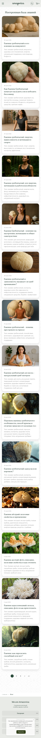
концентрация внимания (27, 477)
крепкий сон (28, 336)
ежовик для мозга (14, 379)
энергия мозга (29, 189)
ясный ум (7, 102)
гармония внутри (10, 246)
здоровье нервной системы (21, 383)
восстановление (17, 52)
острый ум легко (30, 244)
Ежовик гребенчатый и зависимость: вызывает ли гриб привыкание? (18, 281)
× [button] (33, 720)
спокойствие (28, 333)
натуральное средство (12, 295)
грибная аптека (9, 621)
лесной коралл (31, 612)
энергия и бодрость (18, 102)
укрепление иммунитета (18, 523)
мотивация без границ (21, 242)
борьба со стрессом (11, 386)
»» (29, 676)
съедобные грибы (10, 568)
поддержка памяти (26, 292)
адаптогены (16, 150)
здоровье (7, 52)
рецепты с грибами (24, 527)
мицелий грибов (24, 434)
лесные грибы (25, 520)
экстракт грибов (10, 479)
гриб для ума (17, 388)
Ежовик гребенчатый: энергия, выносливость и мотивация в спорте (18, 139)
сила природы (27, 54)
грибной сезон (16, 573)
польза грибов (23, 568)
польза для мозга (23, 614)
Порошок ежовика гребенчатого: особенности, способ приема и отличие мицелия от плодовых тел (20, 423)
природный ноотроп (11, 381)
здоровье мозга (9, 290)
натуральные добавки (23, 436)
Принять (21, 732)
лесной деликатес (16, 662)
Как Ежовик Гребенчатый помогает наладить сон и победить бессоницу (20, 91)
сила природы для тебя (25, 246)
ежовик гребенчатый (15, 49)
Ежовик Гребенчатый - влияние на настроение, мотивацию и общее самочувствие (20, 233)
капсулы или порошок (19, 482)
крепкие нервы (16, 104)
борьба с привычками (29, 295)
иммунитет (27, 49)
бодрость (7, 56)
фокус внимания (10, 191)
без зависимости (22, 290)
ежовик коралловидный (16, 612)
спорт (26, 146)
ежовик (10, 659)
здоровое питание (27, 525)
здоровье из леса (18, 571)
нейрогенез (20, 338)
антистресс (8, 336)
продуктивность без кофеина (14, 194)
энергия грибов (18, 244)
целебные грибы (10, 614)
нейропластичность (11, 196)
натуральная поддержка (12, 54)
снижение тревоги (25, 100)
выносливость (9, 148)
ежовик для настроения (16, 240)
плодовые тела (9, 436)
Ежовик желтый (13, 566)
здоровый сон (29, 98)
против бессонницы (11, 100)
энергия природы (10, 527)
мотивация (18, 148)
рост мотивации (22, 191)
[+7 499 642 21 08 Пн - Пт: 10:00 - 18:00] (32, 3)
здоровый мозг (18, 336)
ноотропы (7, 150)
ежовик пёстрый (14, 520)
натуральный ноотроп (12, 198)
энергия (27, 52)
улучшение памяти (28, 379)
